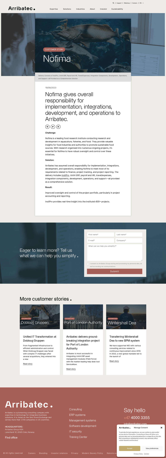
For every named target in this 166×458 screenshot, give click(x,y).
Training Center (78, 437)
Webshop (127, 3)
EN (140, 3)
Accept (129, 448)
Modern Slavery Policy (92, 453)
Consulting (75, 409)
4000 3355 (140, 418)
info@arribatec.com (135, 424)
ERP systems (77, 415)
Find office (11, 437)
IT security (75, 431)
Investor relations (59, 453)
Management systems (82, 420)
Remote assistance (115, 453)
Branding (43, 453)
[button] (161, 428)
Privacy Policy (138, 454)
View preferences (152, 448)
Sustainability (117, 9)
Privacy (74, 453)
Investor (103, 9)
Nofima (48, 138)
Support (119, 3)
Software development (82, 426)
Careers (134, 3)
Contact (146, 454)
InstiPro (65, 175)
